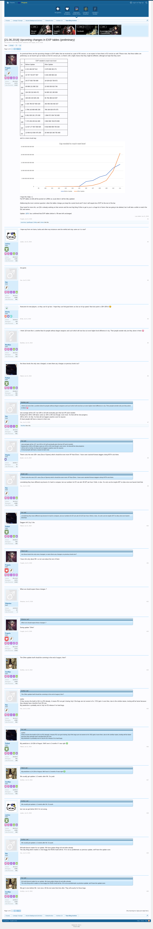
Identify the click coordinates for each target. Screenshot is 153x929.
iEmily (7, 312)
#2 (148, 241)
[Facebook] (87, 34)
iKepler (7, 455)
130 (16, 321)
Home (142, 920)
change (11, 45)
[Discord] (41, 34)
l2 (16, 45)
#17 (148, 780)
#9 (148, 486)
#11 (148, 563)
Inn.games (6, 920)
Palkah (7, 378)
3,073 (15, 83)
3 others (42, 222)
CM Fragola (32, 42)
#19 (148, 853)
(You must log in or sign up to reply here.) (137, 910)
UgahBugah (29, 222)
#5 (148, 343)
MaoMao (8, 345)
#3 (148, 280)
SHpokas (8, 603)
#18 (148, 813)
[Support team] (64, 34)
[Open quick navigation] (147, 20)
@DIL (27, 213)
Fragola (7, 68)
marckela (23, 222)
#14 (148, 670)
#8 (148, 458)
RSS (149, 921)
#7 (148, 422)
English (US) (13, 920)
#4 (148, 318)
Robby (35, 222)
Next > (18, 49)
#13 (148, 631)
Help (138, 920)
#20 (148, 891)
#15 (148, 708)
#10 (148, 525)
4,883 (15, 297)
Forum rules (76, 926)
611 (16, 354)
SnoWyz (8, 672)
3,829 (15, 681)
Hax (6, 282)
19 (16, 610)
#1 (148, 219)
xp (20, 45)
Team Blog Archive (17, 42)
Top (146, 920)
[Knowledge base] (110, 34)
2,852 (15, 259)
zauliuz (7, 244)
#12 (148, 601)
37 (16, 464)
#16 (148, 746)
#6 (148, 376)
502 (16, 393)
